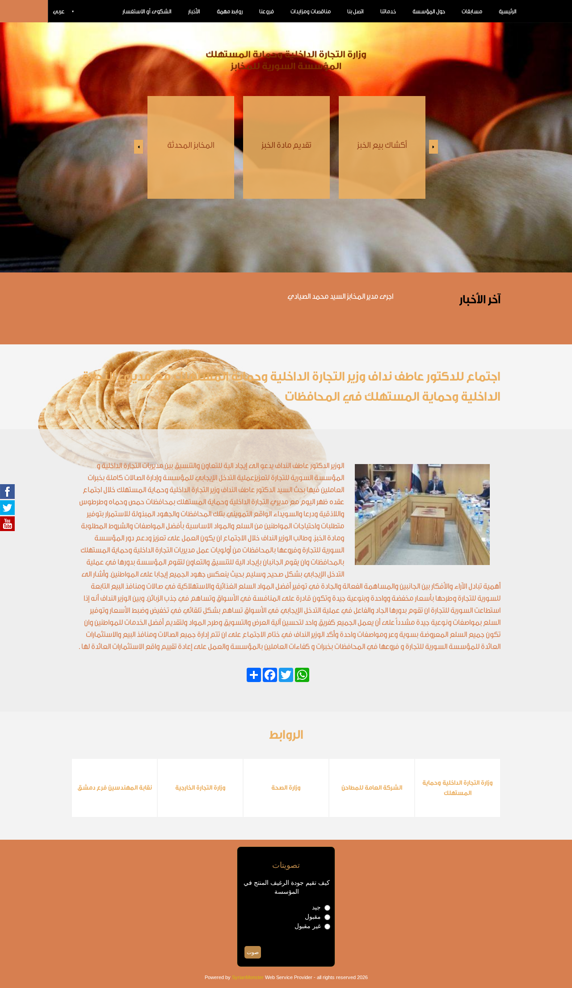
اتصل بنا (355, 11)
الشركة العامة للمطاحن (371, 787)
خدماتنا (388, 11)
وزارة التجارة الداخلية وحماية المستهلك (457, 788)
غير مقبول (307, 925)
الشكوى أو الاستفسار (147, 11)
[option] (190, 147)
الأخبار (194, 11)
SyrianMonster (248, 977)
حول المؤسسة (428, 11)
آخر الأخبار (479, 299)
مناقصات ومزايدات (310, 11)
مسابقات (472, 11)
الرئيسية (508, 11)
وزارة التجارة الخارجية (200, 787)
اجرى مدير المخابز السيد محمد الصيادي (340, 296)
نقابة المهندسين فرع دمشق (114, 787)
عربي (59, 11)
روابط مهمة (230, 11)
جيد (316, 907)
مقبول (313, 916)
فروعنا (266, 11)
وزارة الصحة (286, 787)
